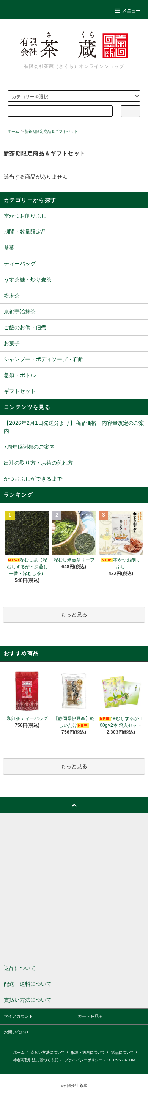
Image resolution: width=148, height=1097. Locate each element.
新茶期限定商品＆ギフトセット (51, 131)
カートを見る (90, 1016)
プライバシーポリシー (83, 1060)
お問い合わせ (16, 1032)
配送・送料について (88, 1052)
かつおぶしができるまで (33, 479)
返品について (122, 1052)
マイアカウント (18, 1016)
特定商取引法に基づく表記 (35, 1060)
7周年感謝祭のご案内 (29, 447)
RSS (117, 1060)
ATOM (129, 1060)
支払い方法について (48, 1052)
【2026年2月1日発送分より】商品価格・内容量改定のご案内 (74, 427)
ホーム (13, 131)
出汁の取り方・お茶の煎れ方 (38, 463)
